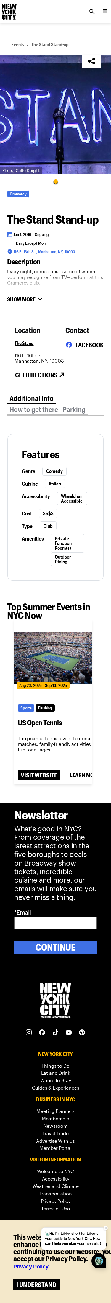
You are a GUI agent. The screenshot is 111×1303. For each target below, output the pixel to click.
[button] (55, 114)
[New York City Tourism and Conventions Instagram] (29, 1032)
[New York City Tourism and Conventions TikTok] (55, 1032)
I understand (36, 1284)
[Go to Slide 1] (55, 181)
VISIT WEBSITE (39, 775)
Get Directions (36, 374)
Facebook (89, 344)
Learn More (84, 775)
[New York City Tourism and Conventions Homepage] (55, 1001)
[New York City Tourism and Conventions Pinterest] (82, 1032)
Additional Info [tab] (31, 398)
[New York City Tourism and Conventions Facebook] (42, 1032)
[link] (55, 1066)
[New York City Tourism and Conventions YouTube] (69, 1032)
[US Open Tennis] (53, 658)
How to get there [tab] (33, 409)
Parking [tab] (74, 409)
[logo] (8, 9)
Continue (55, 947)
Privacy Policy (31, 1267)
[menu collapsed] (105, 11)
